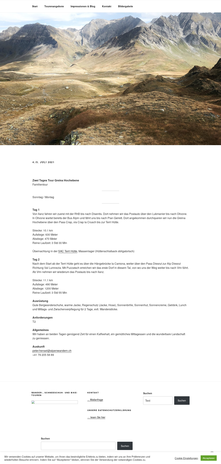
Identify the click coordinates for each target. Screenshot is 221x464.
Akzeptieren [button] (209, 458)
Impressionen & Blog (83, 6)
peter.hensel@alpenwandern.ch (51, 351)
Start (35, 6)
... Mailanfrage (95, 399)
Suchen (147, 393)
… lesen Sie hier (96, 417)
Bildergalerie (125, 6)
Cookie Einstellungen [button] (186, 458)
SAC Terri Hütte (67, 251)
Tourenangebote (54, 6)
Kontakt (106, 6)
